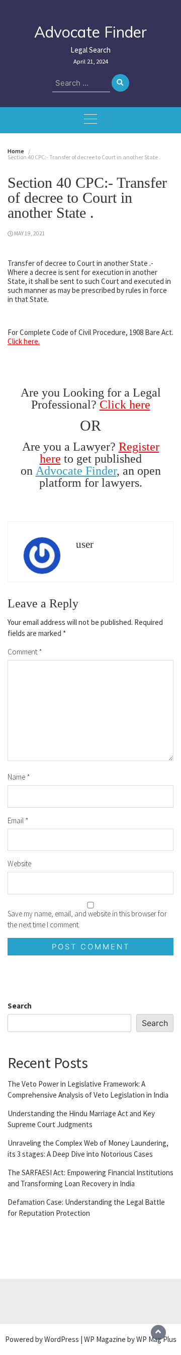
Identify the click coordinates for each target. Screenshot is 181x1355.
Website (19, 863)
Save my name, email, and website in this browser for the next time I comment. (87, 919)
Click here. (24, 341)
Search (20, 1005)
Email (18, 820)
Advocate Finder (90, 32)
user (85, 544)
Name (19, 777)
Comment (25, 651)
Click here (125, 404)
